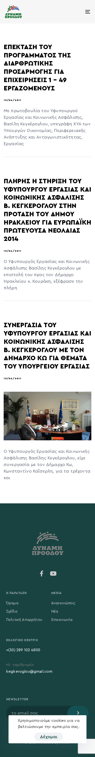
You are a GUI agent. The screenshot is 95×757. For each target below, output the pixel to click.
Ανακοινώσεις (63, 603)
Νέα (54, 611)
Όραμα (12, 603)
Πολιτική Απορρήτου (24, 620)
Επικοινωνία (62, 620)
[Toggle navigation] (76, 11)
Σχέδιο (12, 611)
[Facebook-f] (42, 573)
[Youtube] (53, 573)
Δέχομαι (48, 737)
